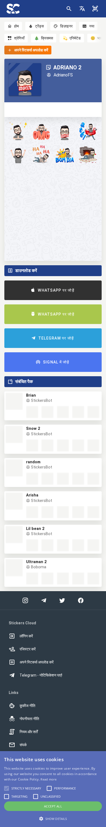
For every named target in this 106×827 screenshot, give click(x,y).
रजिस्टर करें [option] (28, 649)
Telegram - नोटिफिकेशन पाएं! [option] (41, 675)
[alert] (53, 789)
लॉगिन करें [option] (26, 636)
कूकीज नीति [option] (27, 705)
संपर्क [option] (23, 745)
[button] (82, 8)
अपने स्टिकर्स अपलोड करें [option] (37, 662)
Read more (48, 779)
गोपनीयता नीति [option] (29, 719)
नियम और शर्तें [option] (29, 732)
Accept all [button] (53, 806)
